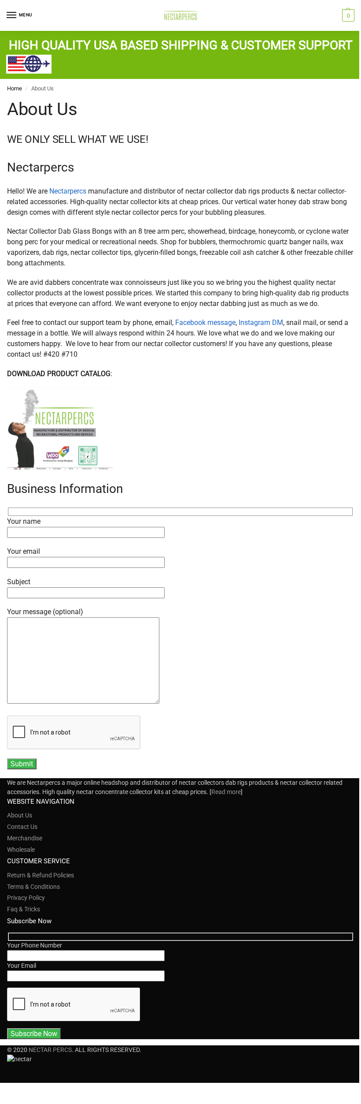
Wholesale (21, 849)
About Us (19, 815)
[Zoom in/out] (23, 1090)
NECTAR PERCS (50, 1049)
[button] (347, 15)
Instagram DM (261, 322)
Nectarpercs (67, 191)
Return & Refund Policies (40, 875)
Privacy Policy (26, 897)
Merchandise (24, 838)
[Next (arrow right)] (9, 1100)
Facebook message (205, 322)
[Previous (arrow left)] (2, 1100)
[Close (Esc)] (2, 1090)
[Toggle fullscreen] (16, 1090)
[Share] (9, 1090)
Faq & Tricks (23, 909)
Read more (226, 791)
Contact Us (22, 826)
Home (14, 88)
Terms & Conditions (33, 886)
